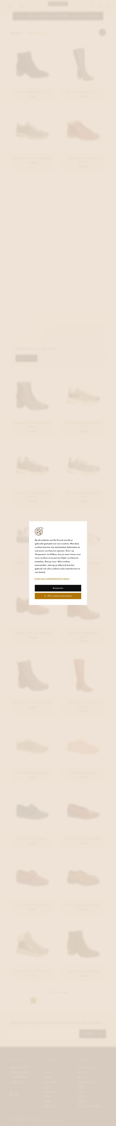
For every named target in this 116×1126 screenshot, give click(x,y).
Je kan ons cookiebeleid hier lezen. (52, 578)
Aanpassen (58, 588)
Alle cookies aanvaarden (60, 595)
